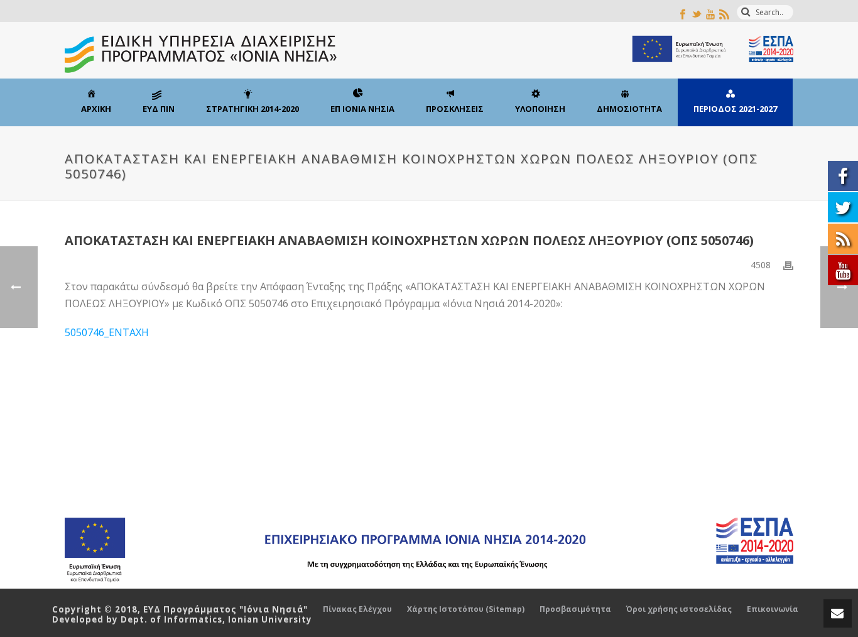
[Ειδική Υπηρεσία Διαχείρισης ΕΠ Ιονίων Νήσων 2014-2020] (429, 50)
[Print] (788, 265)
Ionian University (270, 619)
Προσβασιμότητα (575, 609)
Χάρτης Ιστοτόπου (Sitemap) (465, 609)
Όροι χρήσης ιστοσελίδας (679, 609)
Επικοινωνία (772, 609)
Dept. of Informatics (171, 619)
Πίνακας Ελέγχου (357, 609)
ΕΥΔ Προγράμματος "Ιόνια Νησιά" (225, 609)
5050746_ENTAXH (107, 332)
